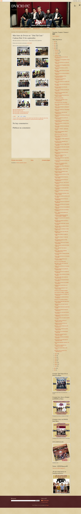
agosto (56, 353)
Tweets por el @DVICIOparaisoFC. (59, 468)
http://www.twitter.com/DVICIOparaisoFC (21, 112)
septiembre (57, 55)
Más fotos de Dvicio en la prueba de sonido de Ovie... (61, 269)
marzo (56, 362)
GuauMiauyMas (46, 500)
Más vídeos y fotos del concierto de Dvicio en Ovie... (61, 277)
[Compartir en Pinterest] (25, 116)
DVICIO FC (20, 5)
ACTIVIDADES (17, 28)
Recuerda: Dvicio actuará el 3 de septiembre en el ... (61, 351)
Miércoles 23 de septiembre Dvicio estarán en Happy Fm (61, 164)
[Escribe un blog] (21, 116)
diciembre (57, 50)
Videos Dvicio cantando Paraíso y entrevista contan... (61, 335)
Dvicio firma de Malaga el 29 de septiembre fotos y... (60, 77)
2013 (55, 370)
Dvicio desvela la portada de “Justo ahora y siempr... (61, 288)
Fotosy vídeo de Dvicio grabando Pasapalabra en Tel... (61, 251)
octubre (56, 53)
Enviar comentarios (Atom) (22, 162)
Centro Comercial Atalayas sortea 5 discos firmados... (61, 132)
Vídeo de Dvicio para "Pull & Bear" (61, 102)
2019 (55, 41)
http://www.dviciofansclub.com (19, 109)
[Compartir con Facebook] (24, 116)
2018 (55, 43)
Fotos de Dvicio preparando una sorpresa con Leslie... (60, 346)
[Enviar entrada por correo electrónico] (18, 116)
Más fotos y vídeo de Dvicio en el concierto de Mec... (61, 259)
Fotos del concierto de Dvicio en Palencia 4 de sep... (60, 321)
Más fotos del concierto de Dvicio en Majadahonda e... (61, 180)
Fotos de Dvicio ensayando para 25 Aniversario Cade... (61, 340)
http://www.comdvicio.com (18, 110)
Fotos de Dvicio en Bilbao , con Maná (61, 292)
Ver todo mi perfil (44, 502)
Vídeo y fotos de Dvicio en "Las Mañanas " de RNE (60, 156)
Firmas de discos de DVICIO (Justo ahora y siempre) (61, 172)
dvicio (18, 118)
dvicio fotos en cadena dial (38, 118)
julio (56, 355)
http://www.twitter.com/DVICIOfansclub (20, 113)
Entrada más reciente (16, 160)
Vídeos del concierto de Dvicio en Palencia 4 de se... (61, 324)
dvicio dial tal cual (29, 118)
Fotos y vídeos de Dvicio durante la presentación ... (61, 136)
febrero (56, 364)
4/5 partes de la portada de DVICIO (61, 290)
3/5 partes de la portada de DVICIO (61, 299)
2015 (55, 48)
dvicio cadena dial (22, 118)
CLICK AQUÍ (29, 43)
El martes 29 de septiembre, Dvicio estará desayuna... (61, 100)
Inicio (32, 160)
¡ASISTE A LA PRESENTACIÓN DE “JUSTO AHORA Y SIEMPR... (61, 216)
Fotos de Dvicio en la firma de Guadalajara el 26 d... (60, 79)
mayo (56, 359)
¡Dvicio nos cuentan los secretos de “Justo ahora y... (61, 118)
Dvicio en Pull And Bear (59, 97)
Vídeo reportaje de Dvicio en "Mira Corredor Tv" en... (61, 240)
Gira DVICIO (27, 28)
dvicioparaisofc (27, 119)
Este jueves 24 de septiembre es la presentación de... (61, 142)
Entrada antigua (46, 160)
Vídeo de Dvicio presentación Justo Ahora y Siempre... (61, 93)
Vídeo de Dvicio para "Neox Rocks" (61, 134)
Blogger (47, 505)
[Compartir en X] (23, 116)
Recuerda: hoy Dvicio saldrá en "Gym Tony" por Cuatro (61, 169)
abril (56, 360)
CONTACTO (46, 28)
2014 (55, 368)
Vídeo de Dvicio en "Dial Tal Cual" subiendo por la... (61, 113)
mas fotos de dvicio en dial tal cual (36, 119)
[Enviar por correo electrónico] (20, 116)
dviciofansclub (21, 119)
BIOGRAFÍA (36, 28)
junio (56, 357)
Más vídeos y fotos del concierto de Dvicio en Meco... (61, 264)
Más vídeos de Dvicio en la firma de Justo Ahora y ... (61, 57)
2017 (55, 45)
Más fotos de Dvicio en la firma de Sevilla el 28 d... (61, 87)
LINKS (53, 28)
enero (56, 366)
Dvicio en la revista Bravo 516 (60, 261)
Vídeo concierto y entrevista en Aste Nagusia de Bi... (61, 329)
